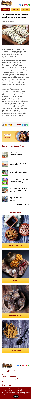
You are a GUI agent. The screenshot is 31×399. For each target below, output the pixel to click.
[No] (29, 393)
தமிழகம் (12, 21)
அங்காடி (15, 9)
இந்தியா (4, 381)
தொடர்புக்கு (13, 381)
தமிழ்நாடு (5, 379)
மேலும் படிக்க (22, 204)
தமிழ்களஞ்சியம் (14, 379)
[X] (23, 125)
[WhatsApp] (27, 125)
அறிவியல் (12, 376)
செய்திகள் (5, 9)
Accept (16, 396)
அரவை (25, 9)
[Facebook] (25, 125)
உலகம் (4, 376)
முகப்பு (4, 374)
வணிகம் (12, 374)
